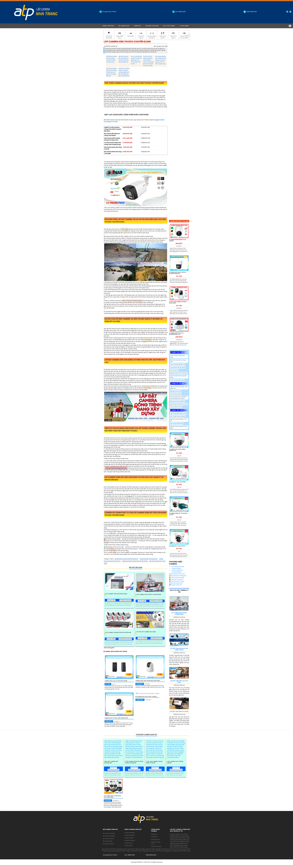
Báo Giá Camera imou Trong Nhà (178, 360)
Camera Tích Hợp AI (176, 579)
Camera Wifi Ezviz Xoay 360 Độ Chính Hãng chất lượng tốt (178, 397)
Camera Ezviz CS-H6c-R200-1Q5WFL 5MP (116, 718)
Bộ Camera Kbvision (109, 836)
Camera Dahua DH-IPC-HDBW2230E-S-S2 (177, 333)
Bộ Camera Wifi (107, 841)
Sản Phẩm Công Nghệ (151, 26)
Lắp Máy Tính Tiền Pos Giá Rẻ (179, 711)
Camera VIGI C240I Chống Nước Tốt (177, 449)
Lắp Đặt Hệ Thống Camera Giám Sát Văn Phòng (134, 561)
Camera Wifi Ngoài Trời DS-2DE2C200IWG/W (178, 272)
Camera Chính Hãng (109, 26)
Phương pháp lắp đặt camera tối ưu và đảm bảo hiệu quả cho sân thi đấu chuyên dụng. (160, 60)
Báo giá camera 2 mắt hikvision (178, 373)
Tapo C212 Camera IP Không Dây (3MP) (178, 302)
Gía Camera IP (174, 370)
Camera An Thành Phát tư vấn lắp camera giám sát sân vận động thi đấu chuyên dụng (123, 72)
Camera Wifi (137, 26)
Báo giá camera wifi (175, 391)
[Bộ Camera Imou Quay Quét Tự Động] (147, 693)
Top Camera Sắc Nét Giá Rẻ (177, 367)
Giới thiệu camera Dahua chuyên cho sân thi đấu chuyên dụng (111, 59)
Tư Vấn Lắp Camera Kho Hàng (146, 632)
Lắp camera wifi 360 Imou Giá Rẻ (179, 404)
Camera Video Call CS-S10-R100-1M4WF (116, 681)
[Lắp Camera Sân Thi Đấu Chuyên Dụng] (135, 406)
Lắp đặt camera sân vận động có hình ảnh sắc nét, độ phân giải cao (123, 59)
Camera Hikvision (129, 832)
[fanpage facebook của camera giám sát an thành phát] (287, 12)
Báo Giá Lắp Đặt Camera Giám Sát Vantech (126, 559)
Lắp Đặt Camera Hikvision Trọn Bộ (178, 419)
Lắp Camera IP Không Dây (177, 576)
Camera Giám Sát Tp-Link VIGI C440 (178, 514)
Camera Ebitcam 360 (176, 407)
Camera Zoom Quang (176, 577)
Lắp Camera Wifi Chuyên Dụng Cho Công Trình (112, 796)
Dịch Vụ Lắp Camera (169, 26)
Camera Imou (128, 843)
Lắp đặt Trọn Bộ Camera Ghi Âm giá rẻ (178, 427)
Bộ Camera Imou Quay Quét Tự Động (146, 696)
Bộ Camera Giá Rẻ (124, 26)
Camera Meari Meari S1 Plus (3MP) (178, 240)
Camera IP (154, 837)
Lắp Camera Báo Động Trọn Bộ (178, 413)
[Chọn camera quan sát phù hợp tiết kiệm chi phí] (188, 35)
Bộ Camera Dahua (108, 838)
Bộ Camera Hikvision (109, 833)
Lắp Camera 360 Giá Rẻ (176, 423)
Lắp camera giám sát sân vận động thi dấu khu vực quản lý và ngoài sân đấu (111, 72)
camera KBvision (176, 572)
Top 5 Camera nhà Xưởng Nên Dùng (178, 376)
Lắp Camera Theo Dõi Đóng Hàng (116, 594)
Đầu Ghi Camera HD (176, 583)
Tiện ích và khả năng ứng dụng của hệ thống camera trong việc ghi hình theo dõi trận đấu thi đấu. (148, 61)
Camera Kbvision (129, 835)
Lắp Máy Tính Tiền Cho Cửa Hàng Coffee (179, 649)
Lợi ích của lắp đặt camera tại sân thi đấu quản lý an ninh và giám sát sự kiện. (136, 60)
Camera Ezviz (128, 845)
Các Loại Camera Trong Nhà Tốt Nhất (155, 762)
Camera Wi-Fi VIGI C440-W (177, 546)
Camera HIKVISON (176, 570)
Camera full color (156, 846)
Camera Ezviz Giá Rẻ (175, 394)
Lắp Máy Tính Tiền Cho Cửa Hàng (179, 681)
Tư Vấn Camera (184, 26)
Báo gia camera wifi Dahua (177, 401)
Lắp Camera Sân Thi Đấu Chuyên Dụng (149, 594)
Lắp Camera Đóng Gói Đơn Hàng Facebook (134, 762)
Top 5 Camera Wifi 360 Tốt (177, 364)
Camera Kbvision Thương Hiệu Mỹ (148, 559)
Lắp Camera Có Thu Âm (177, 574)
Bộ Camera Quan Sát (177, 566)
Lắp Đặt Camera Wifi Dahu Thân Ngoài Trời (178, 387)
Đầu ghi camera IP (175, 585)
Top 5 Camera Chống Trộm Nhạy (177, 356)
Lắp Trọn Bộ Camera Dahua (177, 416)
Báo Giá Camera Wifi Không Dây (111, 762)
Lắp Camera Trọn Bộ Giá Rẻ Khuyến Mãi (118, 632)
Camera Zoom (155, 839)
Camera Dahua (129, 838)
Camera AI (154, 834)
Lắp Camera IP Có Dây (176, 581)
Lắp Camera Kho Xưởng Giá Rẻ (175, 762)
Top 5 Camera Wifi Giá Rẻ (177, 380)
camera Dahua (176, 568)
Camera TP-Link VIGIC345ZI (178, 482)
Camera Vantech (129, 840)
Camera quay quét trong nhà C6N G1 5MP (147, 680)
